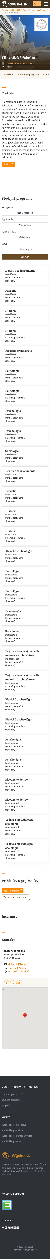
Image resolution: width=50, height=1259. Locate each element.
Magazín (6, 1105)
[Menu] (45, 3)
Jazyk (4, 243)
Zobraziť (25, 257)
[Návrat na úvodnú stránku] (14, 4)
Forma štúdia (9, 231)
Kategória (7, 207)
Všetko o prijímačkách (14, 897)
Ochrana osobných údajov (25, 1250)
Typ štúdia (7, 219)
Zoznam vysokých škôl (11, 10)
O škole (9, 74)
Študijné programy (29, 74)
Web (8, 164)
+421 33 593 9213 (17, 967)
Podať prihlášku (11, 890)
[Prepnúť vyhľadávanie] (37, 4)
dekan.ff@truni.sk (18, 964)
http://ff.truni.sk (17, 971)
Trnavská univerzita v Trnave (34, 10)
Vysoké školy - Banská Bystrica (17, 1136)
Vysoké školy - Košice (12, 1130)
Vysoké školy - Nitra (11, 1141)
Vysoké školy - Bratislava (14, 1125)
